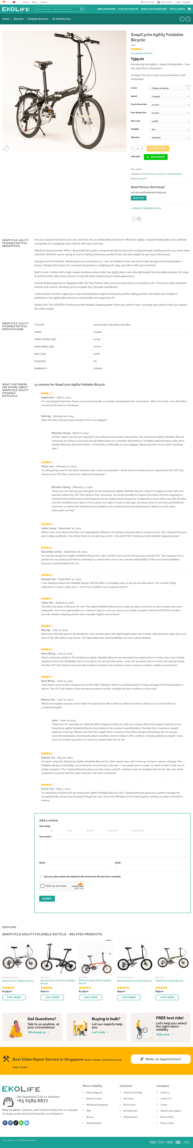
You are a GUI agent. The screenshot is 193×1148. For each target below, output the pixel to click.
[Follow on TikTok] (15, 1122)
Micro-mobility (92, 1085)
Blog (34, 2)
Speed (134, 96)
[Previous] (2, 974)
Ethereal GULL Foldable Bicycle (17, 980)
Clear (188, 86)
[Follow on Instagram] (10, 1122)
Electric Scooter (128, 9)
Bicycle (90, 1117)
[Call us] (21, 1122)
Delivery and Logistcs (171, 1110)
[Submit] (81, 9)
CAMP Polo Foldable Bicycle (169, 980)
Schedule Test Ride (132, 1092)
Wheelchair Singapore (154, 9)
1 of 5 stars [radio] (44, 830)
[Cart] (189, 9)
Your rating (45, 826)
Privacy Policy (167, 1123)
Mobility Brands (94, 1123)
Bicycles (19, 18)
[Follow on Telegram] (26, 1122)
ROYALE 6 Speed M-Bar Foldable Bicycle (95, 982)
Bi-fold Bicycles (62, 18)
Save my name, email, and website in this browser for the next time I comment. (82, 876)
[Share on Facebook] (133, 219)
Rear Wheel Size (138, 113)
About (26, 2)
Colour (134, 88)
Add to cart (158, 148)
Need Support (130, 1117)
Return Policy (167, 1117)
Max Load (135, 121)
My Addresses (130, 1110)
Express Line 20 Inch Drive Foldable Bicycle (58, 982)
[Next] (190, 974)
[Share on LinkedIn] (139, 219)
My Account (129, 1104)
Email (118, 862)
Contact (43, 2)
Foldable (135, 129)
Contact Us (165, 1098)
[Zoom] (6, 148)
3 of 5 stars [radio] (80, 830)
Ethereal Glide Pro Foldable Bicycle (134, 980)
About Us (165, 1092)
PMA (88, 1110)
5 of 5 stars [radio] (125, 830)
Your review (45, 836)
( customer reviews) (141, 53)
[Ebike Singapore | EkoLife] (16, 9)
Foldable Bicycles (38, 18)
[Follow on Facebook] (5, 1122)
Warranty (135, 137)
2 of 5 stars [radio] (60, 830)
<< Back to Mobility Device (146, 208)
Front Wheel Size (139, 104)
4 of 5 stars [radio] (101, 830)
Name (42, 862)
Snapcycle (142, 178)
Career (163, 1104)
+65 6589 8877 (32, 1100)
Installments (177, 9)
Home (5, 18)
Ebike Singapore (107, 9)
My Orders (128, 1098)
